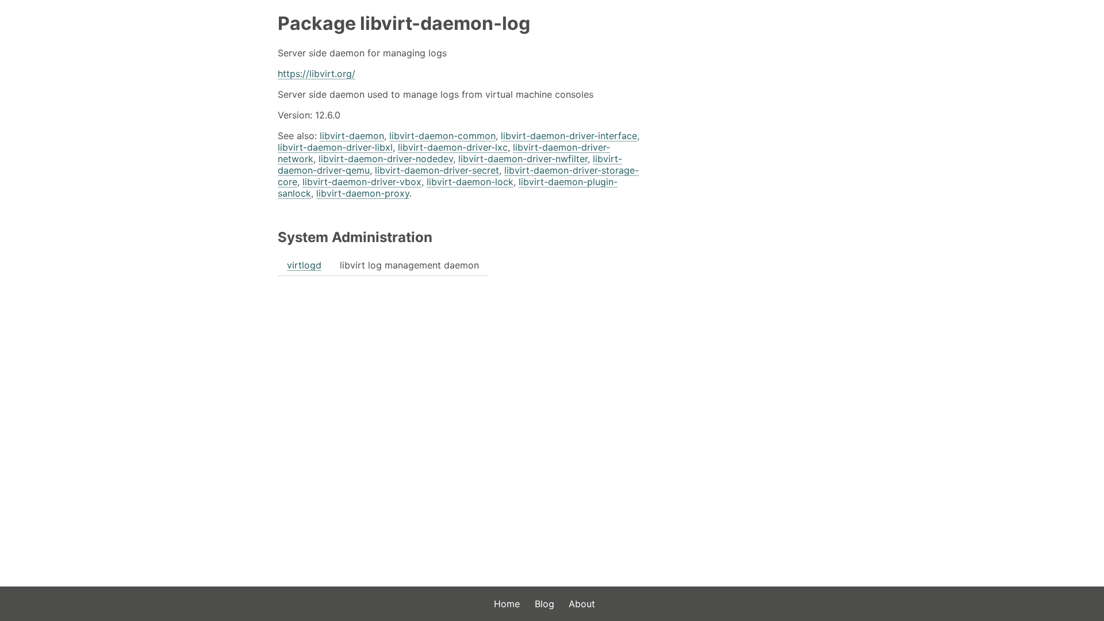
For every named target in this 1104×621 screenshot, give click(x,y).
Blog (544, 604)
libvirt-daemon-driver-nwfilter (523, 158)
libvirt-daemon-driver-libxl (335, 147)
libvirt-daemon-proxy (362, 193)
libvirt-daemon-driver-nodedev (386, 158)
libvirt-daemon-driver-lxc (453, 147)
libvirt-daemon (352, 135)
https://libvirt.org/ (316, 73)
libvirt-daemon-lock (470, 181)
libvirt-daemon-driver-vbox (361, 181)
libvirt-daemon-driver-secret (437, 170)
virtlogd (304, 265)
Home (507, 604)
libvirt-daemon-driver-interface (569, 135)
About (582, 604)
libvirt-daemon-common (442, 135)
